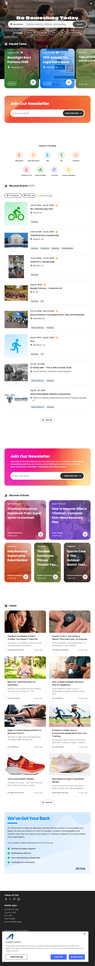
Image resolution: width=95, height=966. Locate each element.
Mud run (44, 33)
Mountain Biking (74, 33)
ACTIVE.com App (11, 909)
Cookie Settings (16, 957)
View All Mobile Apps (13, 922)
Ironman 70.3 (31, 33)
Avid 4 (54, 33)
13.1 (33, 156)
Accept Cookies (77, 957)
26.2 (19, 156)
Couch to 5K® (10, 912)
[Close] (84, 934)
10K (62, 33)
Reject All (58, 957)
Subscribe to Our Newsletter (16, 930)
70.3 (26, 171)
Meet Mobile (9, 918)
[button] (47, 24)
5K (61, 156)
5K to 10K (8, 915)
